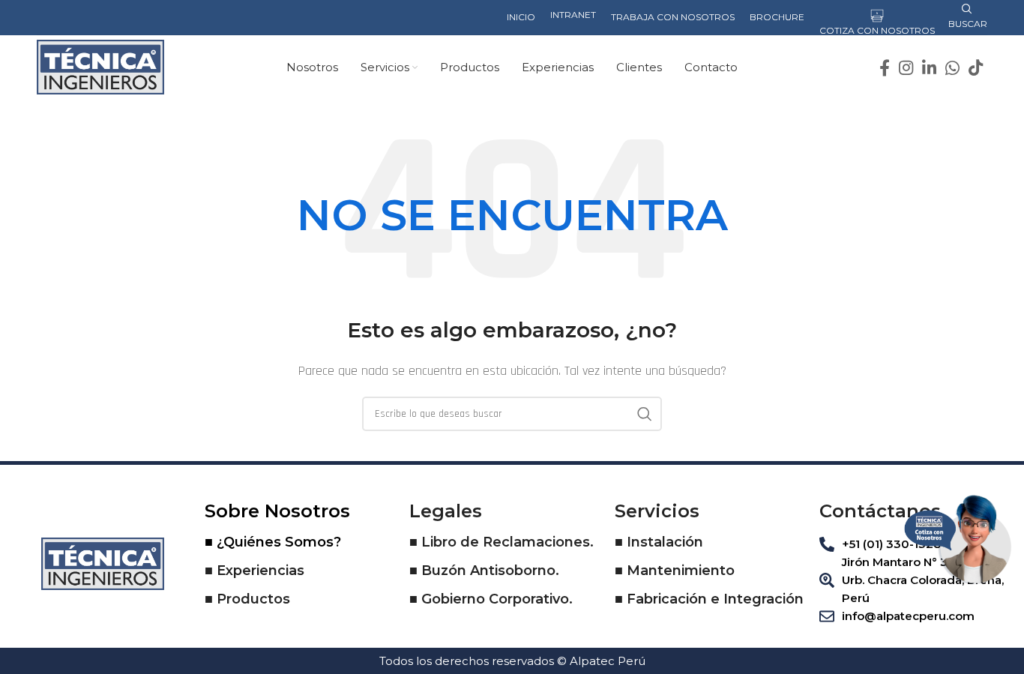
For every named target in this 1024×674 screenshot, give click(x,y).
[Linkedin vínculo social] (929, 67)
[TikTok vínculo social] (975, 67)
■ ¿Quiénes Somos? (273, 542)
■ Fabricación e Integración (709, 599)
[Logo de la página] (100, 66)
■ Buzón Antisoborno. (484, 570)
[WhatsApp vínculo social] (952, 67)
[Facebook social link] (884, 67)
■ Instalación (659, 542)
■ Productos (247, 599)
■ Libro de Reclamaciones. (501, 542)
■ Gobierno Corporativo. (491, 599)
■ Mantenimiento (675, 570)
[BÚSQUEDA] (644, 414)
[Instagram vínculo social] (906, 67)
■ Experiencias (254, 570)
